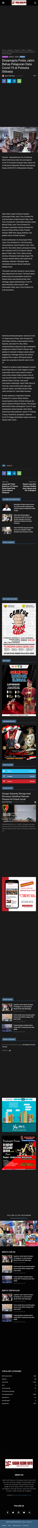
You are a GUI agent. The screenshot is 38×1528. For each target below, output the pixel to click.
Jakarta (4, 1379)
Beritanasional (7, 1376)
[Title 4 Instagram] (6, 1240)
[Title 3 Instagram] (31, 1227)
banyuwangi (6, 1388)
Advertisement (17, 1525)
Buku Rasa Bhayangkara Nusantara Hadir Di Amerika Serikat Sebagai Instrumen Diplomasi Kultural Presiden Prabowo (23, 519)
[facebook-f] (8, 1512)
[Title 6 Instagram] (31, 1240)
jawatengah (6, 1400)
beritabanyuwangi (8, 1391)
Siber (9, 1525)
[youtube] (24, 1512)
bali (3, 1385)
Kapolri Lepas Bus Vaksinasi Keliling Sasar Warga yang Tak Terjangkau (29, 487)
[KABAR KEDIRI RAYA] (19, 1463)
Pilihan (17, 56)
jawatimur (5, 56)
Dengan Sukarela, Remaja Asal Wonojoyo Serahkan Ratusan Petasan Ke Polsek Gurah (16, 796)
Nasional (11, 56)
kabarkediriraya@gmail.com (22, 1495)
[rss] (29, 1512)
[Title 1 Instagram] (6, 1227)
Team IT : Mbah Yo (27, 1522)
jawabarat (5, 1397)
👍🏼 (10, 1050)
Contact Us (25, 1525)
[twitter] (13, 1512)
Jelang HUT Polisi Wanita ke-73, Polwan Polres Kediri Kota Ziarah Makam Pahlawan (10, 488)
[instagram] (19, 1512)
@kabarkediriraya (19, 1218)
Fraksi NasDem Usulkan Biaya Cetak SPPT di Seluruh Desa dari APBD (24, 1027)
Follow (32, 771)
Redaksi (4, 1525)
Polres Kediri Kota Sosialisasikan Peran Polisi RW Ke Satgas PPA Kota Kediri (24, 1017)
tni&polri (22, 56)
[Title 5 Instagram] (19, 1240)
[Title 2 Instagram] (19, 1227)
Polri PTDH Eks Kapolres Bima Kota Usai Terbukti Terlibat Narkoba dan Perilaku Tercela (23, 530)
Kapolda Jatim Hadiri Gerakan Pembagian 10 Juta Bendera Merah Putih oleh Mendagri (23, 1007)
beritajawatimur (7, 1394)
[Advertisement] (19, 27)
